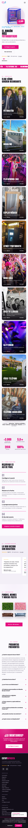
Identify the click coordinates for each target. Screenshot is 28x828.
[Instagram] (3, 784)
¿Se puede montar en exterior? (14, 725)
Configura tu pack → (10, 47)
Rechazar (10, 825)
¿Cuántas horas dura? (14, 692)
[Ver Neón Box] (3, 60)
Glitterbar (4, 803)
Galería (3, 815)
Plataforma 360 (5, 797)
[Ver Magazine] (2, 60)
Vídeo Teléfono (5, 805)
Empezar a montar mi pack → (12, 534)
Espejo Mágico (5, 799)
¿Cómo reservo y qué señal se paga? (14, 713)
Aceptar (18, 825)
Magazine (4, 792)
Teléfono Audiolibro (6, 807)
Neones (3, 794)
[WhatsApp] (7, 784)
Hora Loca (4, 801)
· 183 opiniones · (12, 57)
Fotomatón (4, 790)
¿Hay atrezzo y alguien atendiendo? (14, 708)
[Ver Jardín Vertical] (5, 60)
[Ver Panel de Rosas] (7, 60)
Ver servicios (7, 52)
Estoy (11, 773)
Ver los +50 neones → (14, 634)
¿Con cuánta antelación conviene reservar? (14, 719)
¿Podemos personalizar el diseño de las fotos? (14, 702)
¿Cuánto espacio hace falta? (14, 665)
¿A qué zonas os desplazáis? (14, 730)
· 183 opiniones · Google (11, 780)
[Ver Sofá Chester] (6, 60)
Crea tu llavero (5, 809)
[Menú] (24, 3)
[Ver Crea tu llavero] (8, 60)
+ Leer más (6, 579)
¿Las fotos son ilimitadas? (14, 697)
